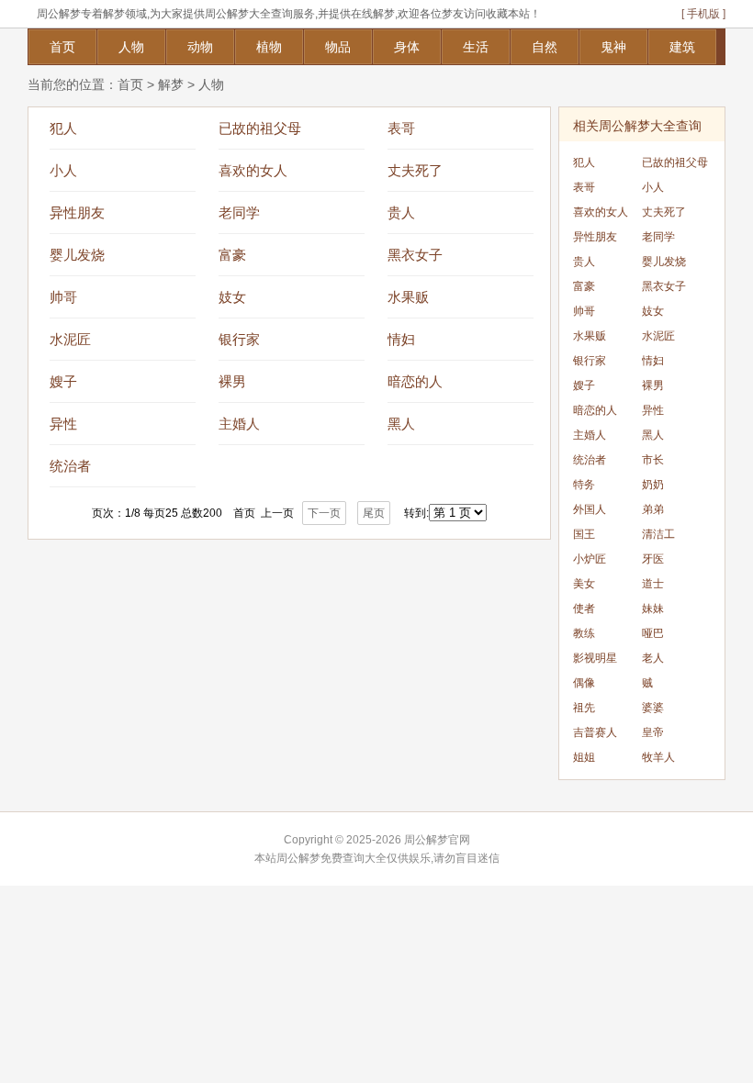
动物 (200, 46)
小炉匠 (589, 559)
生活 (476, 46)
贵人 (401, 212)
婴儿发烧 (77, 254)
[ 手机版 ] (703, 13)
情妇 (401, 339)
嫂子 (63, 381)
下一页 (324, 513)
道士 (653, 583)
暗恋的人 (415, 381)
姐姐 (584, 757)
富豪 (232, 254)
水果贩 (408, 297)
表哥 (401, 128)
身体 (407, 46)
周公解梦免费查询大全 (331, 858)
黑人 (401, 423)
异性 (63, 423)
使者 (584, 608)
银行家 (239, 339)
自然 (544, 46)
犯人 (63, 128)
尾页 (374, 513)
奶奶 (653, 484)
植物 (269, 46)
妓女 (232, 297)
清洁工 (658, 534)
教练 (584, 633)
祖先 (584, 707)
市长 (653, 459)
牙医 (653, 559)
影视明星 (595, 658)
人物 (131, 46)
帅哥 (63, 297)
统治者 (70, 466)
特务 (584, 484)
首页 (62, 46)
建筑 (682, 46)
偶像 (584, 682)
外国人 (589, 509)
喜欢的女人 (253, 170)
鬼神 (613, 46)
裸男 (232, 381)
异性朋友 (77, 212)
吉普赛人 (595, 732)
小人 (63, 170)
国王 (584, 534)
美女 (584, 583)
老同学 (239, 212)
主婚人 (239, 423)
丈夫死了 (415, 170)
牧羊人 (658, 757)
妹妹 (653, 608)
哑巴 (653, 633)
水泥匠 (70, 339)
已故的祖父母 (260, 128)
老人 (653, 658)
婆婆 (653, 707)
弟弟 (653, 509)
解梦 (171, 84)
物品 (338, 46)
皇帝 (653, 732)
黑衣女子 (415, 254)
